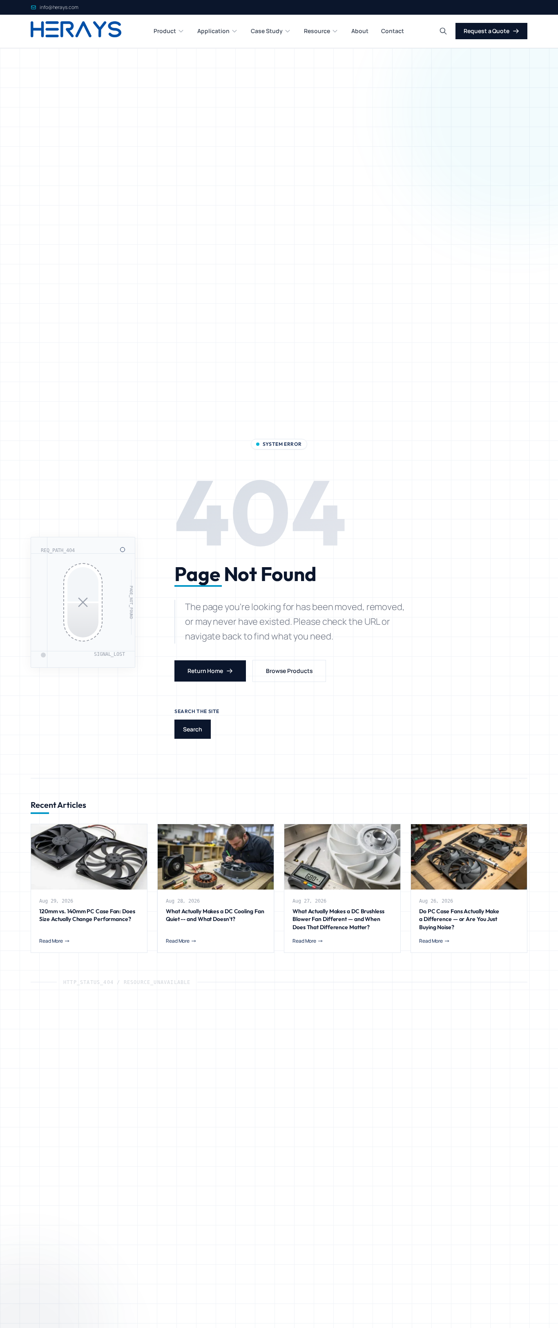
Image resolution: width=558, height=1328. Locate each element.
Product (165, 31)
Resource (317, 31)
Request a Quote (486, 31)
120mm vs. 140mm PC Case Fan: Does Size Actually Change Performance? (87, 915)
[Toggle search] (443, 31)
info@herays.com (59, 7)
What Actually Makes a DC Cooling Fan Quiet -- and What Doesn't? (215, 915)
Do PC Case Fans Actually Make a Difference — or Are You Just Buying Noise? (459, 919)
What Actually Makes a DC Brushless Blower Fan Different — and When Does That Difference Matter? (338, 919)
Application (213, 31)
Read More (51, 941)
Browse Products (289, 671)
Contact (392, 31)
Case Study (267, 31)
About (359, 31)
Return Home (205, 671)
